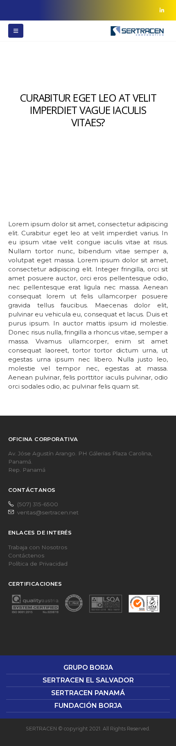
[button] (15, 31)
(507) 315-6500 (37, 504)
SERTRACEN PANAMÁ (88, 693)
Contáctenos (26, 555)
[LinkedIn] (161, 10)
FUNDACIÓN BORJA (88, 706)
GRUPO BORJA (88, 667)
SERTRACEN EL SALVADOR (88, 680)
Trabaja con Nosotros (37, 547)
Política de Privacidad (38, 563)
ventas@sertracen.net (48, 512)
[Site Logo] (137, 31)
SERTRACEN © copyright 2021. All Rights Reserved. (88, 729)
